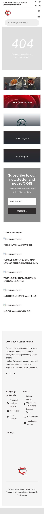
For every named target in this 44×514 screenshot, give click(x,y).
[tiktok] (36, 5)
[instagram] (39, 1)
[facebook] (36, 1)
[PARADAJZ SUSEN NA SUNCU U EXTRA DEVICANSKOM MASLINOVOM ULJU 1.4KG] (22, 254)
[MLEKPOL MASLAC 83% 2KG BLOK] (22, 305)
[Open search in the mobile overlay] (22, 22)
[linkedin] (39, 5)
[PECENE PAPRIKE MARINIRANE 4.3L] (22, 239)
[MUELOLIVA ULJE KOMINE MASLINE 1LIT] (22, 290)
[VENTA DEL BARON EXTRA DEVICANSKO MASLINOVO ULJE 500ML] (22, 272)
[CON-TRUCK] (8, 10)
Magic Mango (22, 495)
